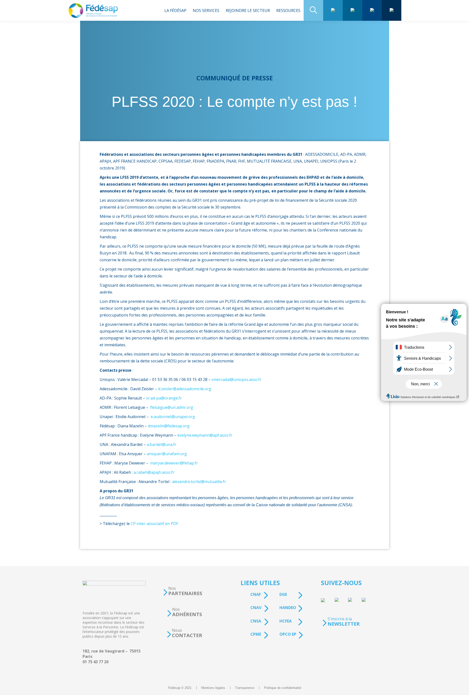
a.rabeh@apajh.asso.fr (154, 472)
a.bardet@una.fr (161, 444)
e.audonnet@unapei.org (173, 416)
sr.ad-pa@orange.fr (164, 398)
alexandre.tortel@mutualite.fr (199, 481)
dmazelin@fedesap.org (169, 426)
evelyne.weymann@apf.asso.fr (204, 435)
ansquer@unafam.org (167, 453)
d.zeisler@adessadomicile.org (184, 388)
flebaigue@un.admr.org (171, 407)
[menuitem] (175, 10)
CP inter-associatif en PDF (154, 523)
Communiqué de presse (234, 78)
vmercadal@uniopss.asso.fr (236, 379)
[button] (182, 591)
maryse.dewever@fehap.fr (174, 463)
